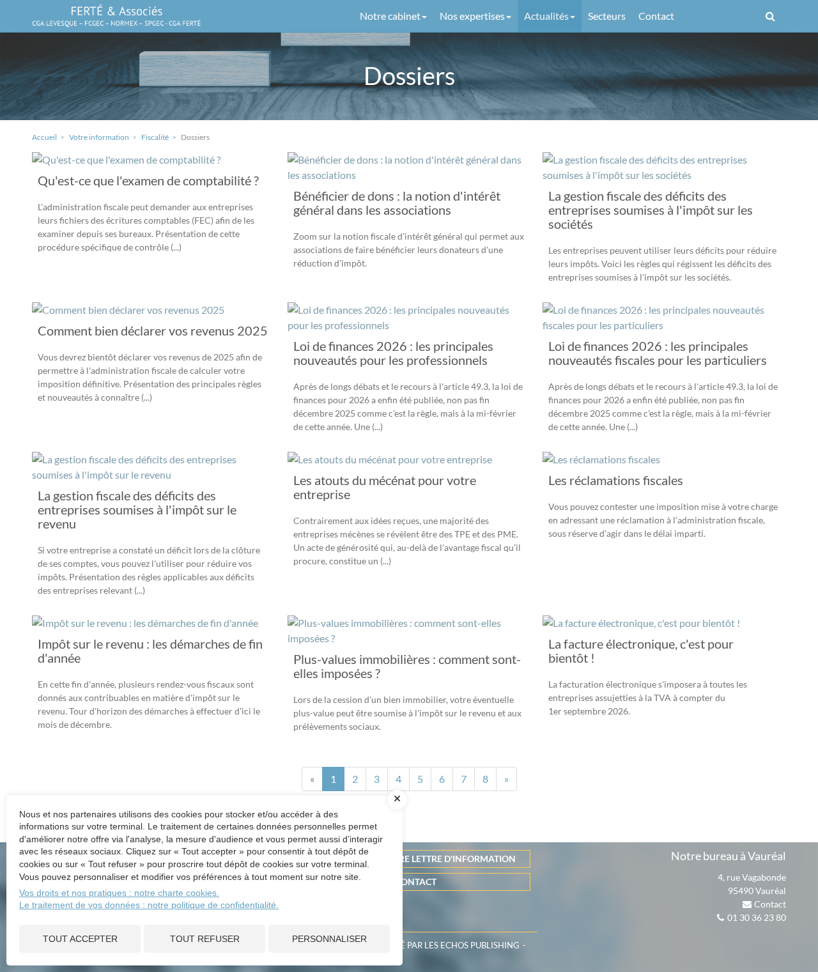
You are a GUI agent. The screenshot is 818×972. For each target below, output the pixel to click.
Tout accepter (80, 939)
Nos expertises (472, 16)
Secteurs (607, 16)
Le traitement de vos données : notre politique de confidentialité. (149, 905)
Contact (656, 16)
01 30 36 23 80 (756, 917)
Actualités (546, 16)
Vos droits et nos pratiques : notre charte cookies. (119, 893)
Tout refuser (205, 939)
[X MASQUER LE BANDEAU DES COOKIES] (397, 799)
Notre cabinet (390, 16)
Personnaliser (329, 939)
